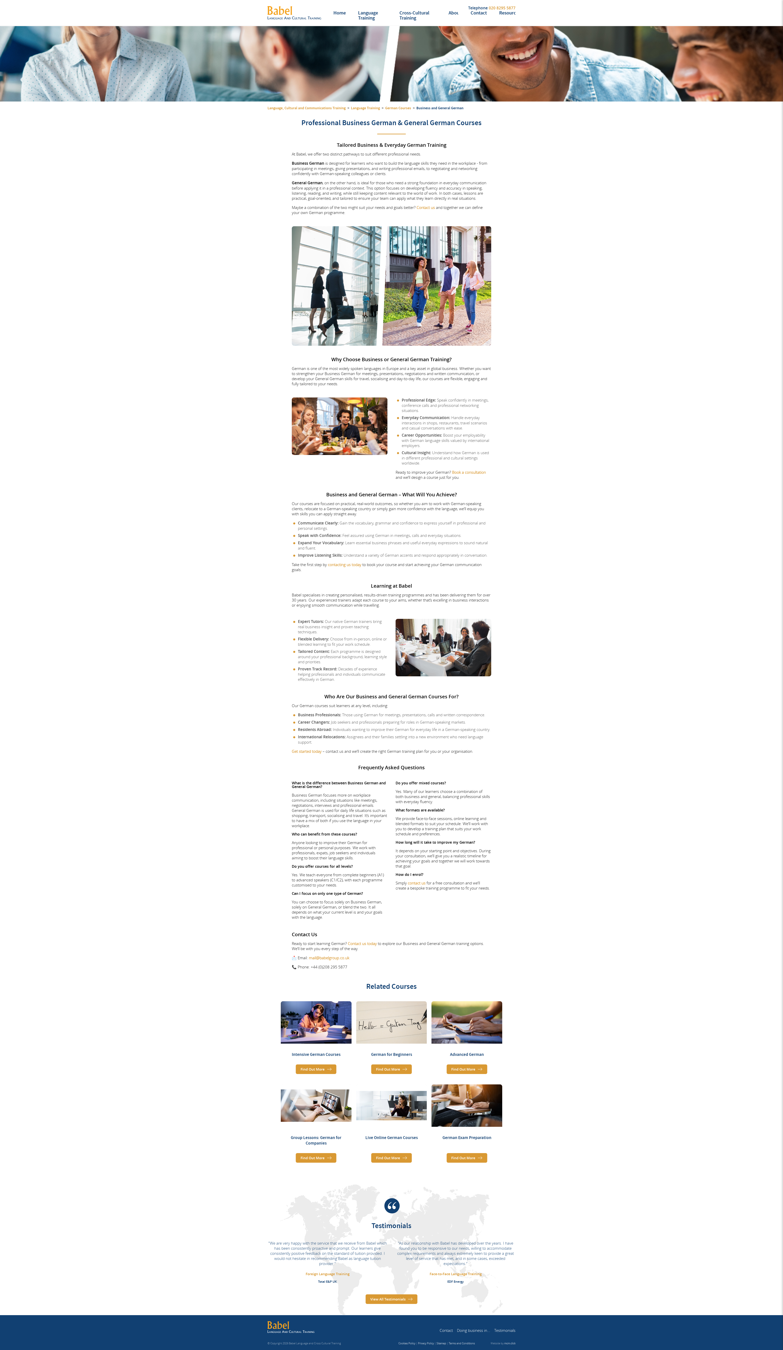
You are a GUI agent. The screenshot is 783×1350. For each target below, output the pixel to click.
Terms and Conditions (462, 1343)
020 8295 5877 (502, 8)
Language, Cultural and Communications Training (307, 108)
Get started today (307, 751)
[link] (316, 1040)
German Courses (398, 108)
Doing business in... (473, 1330)
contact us (417, 882)
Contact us (426, 207)
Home (339, 13)
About (455, 13)
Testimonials (504, 1330)
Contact (479, 13)
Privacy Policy (426, 1343)
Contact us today (362, 943)
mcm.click (509, 1343)
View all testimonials (388, 1299)
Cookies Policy (406, 1343)
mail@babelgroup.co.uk (329, 957)
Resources (509, 13)
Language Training (368, 15)
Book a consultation (469, 472)
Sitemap (441, 1343)
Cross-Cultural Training (414, 15)
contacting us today (344, 564)
